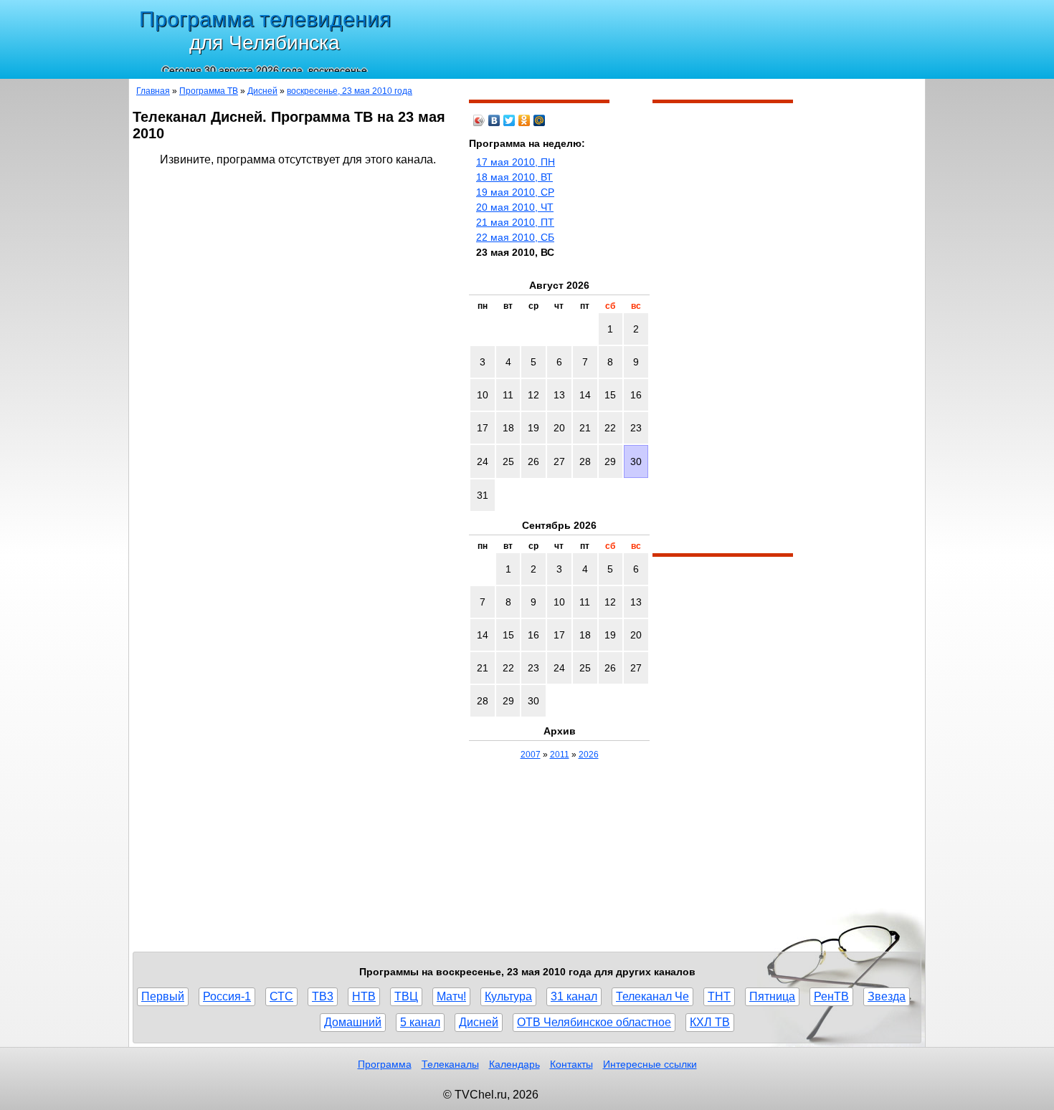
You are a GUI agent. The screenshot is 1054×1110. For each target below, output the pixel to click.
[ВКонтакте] (494, 120)
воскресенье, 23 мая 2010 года (349, 91)
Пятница (772, 996)
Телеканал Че (652, 996)
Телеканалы (450, 1064)
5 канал (420, 1022)
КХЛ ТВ (710, 1022)
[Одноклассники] (524, 120)
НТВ (364, 996)
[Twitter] (509, 120)
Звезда (887, 996)
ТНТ (719, 996)
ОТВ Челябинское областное (594, 1022)
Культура (508, 996)
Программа (385, 1064)
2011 (559, 755)
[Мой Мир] (539, 120)
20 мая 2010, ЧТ (515, 207)
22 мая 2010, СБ (515, 237)
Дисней (262, 91)
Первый (162, 996)
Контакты (571, 1064)
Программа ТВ (208, 91)
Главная (153, 91)
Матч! (451, 996)
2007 (531, 755)
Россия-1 (227, 996)
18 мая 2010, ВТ (514, 177)
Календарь (514, 1064)
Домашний (352, 1022)
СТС (281, 996)
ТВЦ (406, 996)
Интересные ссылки (650, 1064)
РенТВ (831, 996)
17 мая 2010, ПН (515, 162)
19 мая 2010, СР (515, 192)
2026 (589, 755)
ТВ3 (322, 996)
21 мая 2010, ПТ (515, 222)
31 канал (574, 996)
